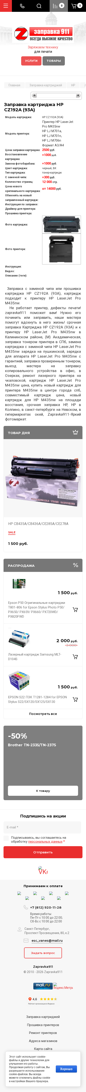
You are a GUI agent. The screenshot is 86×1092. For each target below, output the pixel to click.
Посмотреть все (43, 714)
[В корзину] (75, 610)
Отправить (43, 852)
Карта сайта (43, 1049)
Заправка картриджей (43, 1017)
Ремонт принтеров (43, 1033)
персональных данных (45, 842)
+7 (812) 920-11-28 (46, 907)
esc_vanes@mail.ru (47, 941)
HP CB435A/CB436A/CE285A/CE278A (38, 524)
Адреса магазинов (43, 1041)
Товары (54, 60)
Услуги (31, 60)
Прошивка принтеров (43, 1025)
